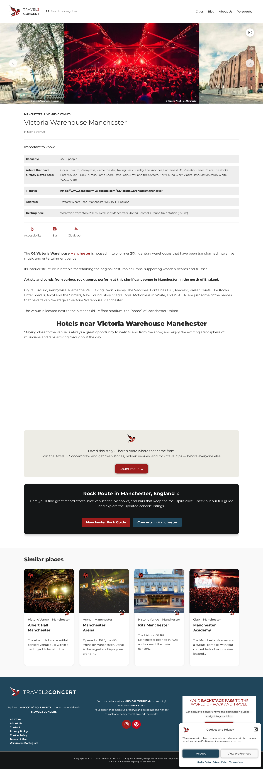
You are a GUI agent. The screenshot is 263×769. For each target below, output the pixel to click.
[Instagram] (126, 724)
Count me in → (132, 469)
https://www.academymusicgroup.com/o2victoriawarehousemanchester (111, 190)
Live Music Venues (57, 114)
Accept (201, 753)
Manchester (33, 114)
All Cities (15, 719)
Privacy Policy (220, 762)
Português (244, 11)
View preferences (239, 753)
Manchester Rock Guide (106, 522)
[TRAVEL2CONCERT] (67, 613)
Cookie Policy (204, 762)
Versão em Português (24, 743)
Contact (15, 727)
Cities (200, 11)
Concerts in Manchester (157, 522)
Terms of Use (236, 762)
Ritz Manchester (153, 625)
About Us (225, 11)
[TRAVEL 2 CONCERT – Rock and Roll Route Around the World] (24, 11)
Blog (211, 11)
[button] (256, 729)
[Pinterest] (136, 724)
